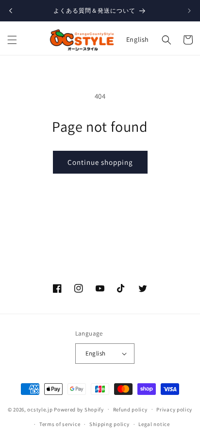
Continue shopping (100, 162)
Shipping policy (109, 424)
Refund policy (130, 409)
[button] (12, 40)
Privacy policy (174, 409)
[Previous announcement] (10, 10)
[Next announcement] (189, 10)
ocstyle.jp (39, 409)
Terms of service (59, 424)
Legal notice (153, 424)
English (137, 39)
